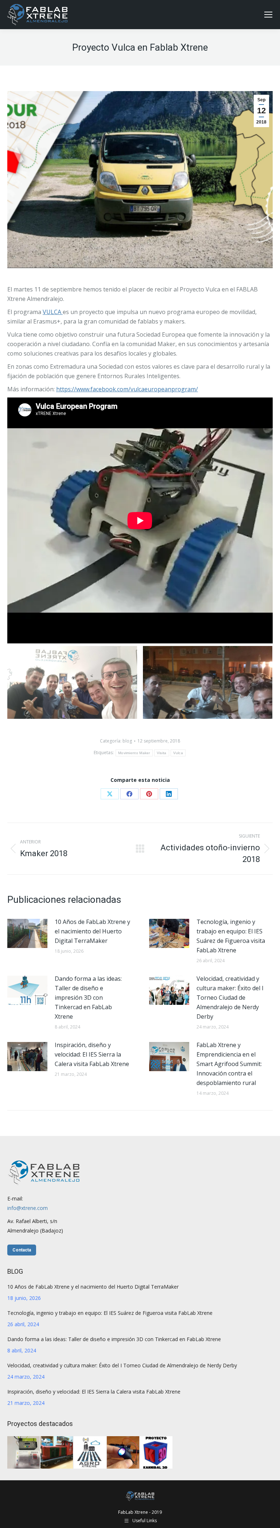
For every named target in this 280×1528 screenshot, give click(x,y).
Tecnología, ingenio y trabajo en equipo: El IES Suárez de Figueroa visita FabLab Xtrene (231, 936)
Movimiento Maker (134, 753)
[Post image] (27, 933)
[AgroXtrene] (90, 1452)
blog (127, 741)
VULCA (53, 312)
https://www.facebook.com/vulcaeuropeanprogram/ (127, 389)
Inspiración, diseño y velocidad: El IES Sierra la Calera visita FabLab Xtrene (92, 1054)
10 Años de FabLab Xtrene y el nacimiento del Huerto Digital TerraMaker (92, 931)
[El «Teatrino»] (123, 1452)
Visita (162, 753)
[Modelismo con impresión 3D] (57, 1452)
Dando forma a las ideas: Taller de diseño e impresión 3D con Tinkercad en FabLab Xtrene (88, 997)
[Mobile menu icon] (268, 14)
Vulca (178, 753)
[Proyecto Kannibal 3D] (156, 1452)
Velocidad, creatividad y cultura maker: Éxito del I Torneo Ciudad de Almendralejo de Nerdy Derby (230, 997)
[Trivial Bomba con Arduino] (23, 1452)
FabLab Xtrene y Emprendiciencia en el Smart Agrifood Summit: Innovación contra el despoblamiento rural (229, 1064)
